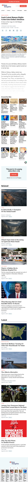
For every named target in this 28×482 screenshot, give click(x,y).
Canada (3, 370)
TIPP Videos (4, 266)
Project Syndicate (6, 215)
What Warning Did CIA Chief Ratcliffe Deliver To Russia (11, 303)
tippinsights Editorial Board (8, 26)
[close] (26, 2)
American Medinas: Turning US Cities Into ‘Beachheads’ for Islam (13, 345)
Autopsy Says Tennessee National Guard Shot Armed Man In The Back (14, 406)
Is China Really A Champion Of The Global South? (11, 211)
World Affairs (4, 15)
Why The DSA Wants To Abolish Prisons (8, 441)
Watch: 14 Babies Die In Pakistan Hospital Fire (9, 269)
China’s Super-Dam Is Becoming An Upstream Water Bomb (12, 241)
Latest (3, 10)
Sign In (19, 177)
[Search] (18, 6)
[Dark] (16, 6)
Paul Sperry (4, 347)
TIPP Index (19, 10)
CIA (2, 299)
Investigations (5, 341)
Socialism (3, 438)
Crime (2, 403)
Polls (13, 10)
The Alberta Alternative (9, 372)
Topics (8, 10)
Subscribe (23, 6)
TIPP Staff (3, 277)
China (2, 207)
